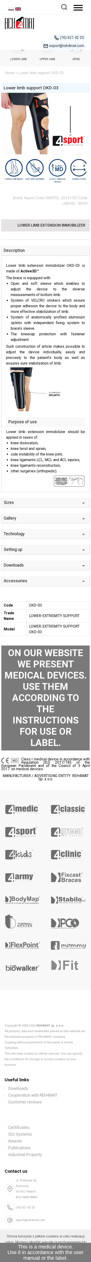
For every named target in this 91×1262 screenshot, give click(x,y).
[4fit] (68, 966)
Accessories (15, 581)
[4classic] (68, 807)
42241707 (69, 198)
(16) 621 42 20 (72, 37)
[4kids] (22, 853)
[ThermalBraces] (22, 921)
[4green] (68, 830)
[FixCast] (68, 876)
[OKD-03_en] (45, 389)
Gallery (10, 518)
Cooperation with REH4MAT (32, 1095)
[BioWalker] (22, 966)
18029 (82, 203)
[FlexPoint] (22, 944)
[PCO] (68, 921)
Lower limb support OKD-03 (31, 87)
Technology (14, 534)
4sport (29, 198)
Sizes (9, 502)
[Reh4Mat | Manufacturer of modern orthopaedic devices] (20, 30)
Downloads (14, 565)
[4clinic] (68, 853)
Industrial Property (25, 1154)
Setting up (13, 549)
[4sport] (22, 830)
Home (9, 73)
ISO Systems (20, 1134)
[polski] (11, 9)
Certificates (19, 1127)
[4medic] (22, 807)
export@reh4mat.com (66, 45)
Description (14, 250)
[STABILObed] (68, 898)
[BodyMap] (22, 898)
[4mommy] (68, 944)
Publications (19, 1148)
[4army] (22, 876)
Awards (15, 1141)
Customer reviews (25, 1102)
